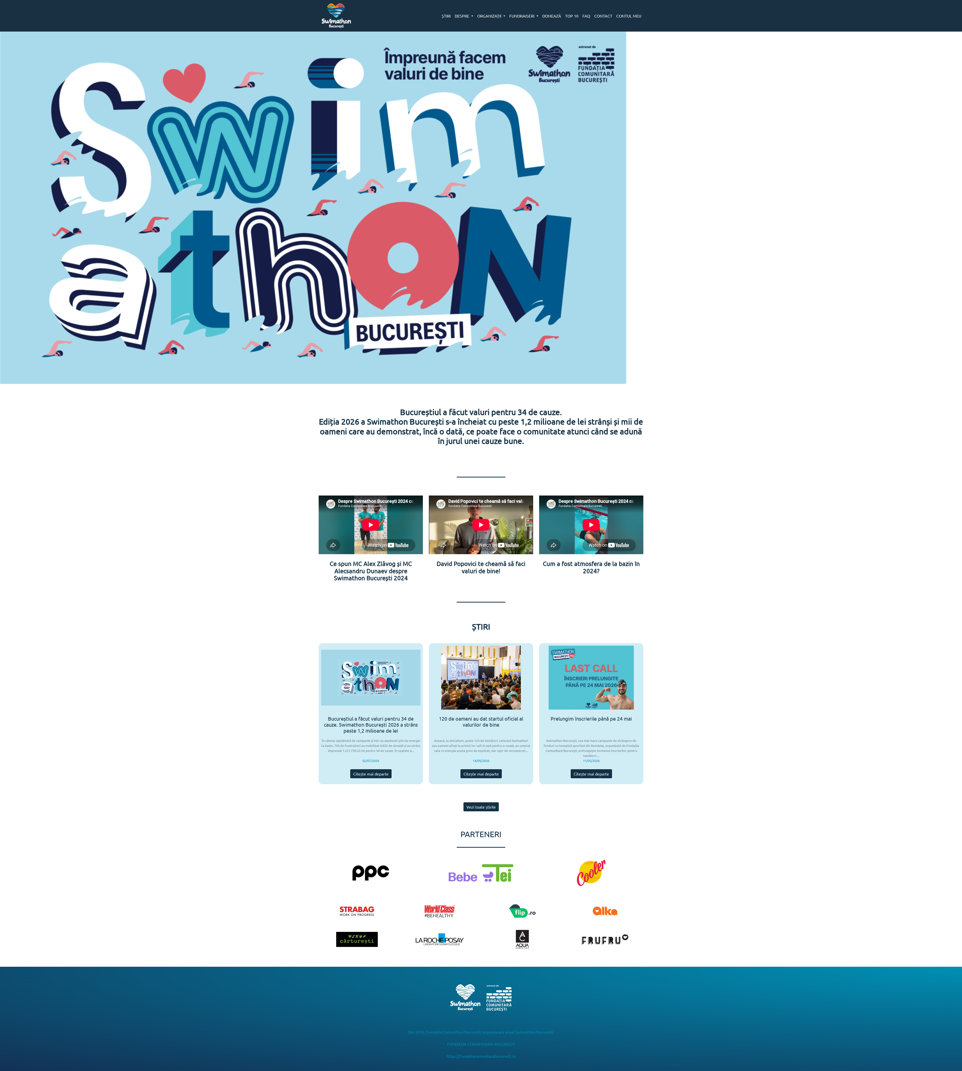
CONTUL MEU (628, 15)
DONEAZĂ (551, 15)
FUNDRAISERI (522, 15)
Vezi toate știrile (481, 806)
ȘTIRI (446, 15)
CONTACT (603, 15)
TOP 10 (571, 15)
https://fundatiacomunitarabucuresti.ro (481, 1055)
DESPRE (462, 15)
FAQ (586, 15)
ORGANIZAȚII (489, 15)
